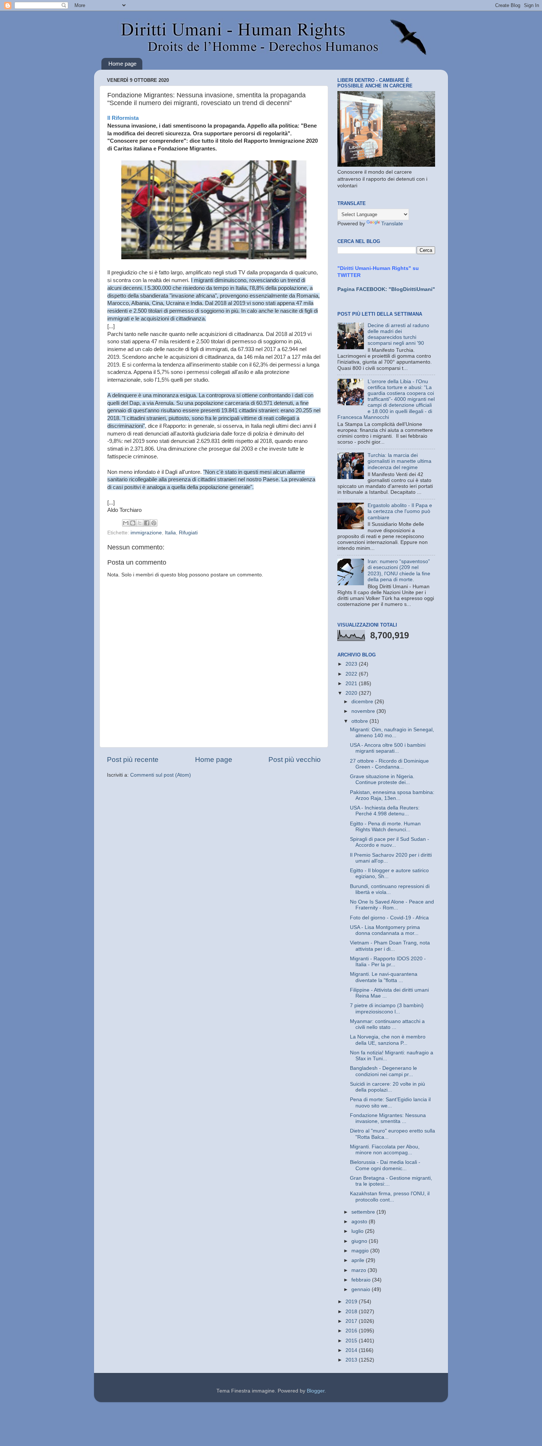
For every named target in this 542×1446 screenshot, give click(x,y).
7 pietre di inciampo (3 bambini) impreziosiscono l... (387, 1008)
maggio (360, 1250)
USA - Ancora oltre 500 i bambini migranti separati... (387, 748)
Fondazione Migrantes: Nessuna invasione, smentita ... (388, 1118)
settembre (363, 1212)
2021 (352, 683)
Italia (170, 532)
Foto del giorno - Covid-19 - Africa (389, 917)
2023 (352, 664)
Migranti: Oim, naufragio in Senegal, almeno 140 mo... (392, 732)
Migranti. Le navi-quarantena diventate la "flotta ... (383, 977)
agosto (360, 1221)
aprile (358, 1260)
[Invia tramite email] (125, 523)
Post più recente (133, 759)
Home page (122, 63)
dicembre (363, 701)
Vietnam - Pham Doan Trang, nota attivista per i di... (390, 945)
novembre (363, 711)
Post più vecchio (294, 759)
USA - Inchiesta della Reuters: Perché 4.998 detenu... (385, 810)
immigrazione (146, 532)
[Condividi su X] (139, 523)
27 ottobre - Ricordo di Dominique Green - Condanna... (389, 764)
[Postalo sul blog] (132, 523)
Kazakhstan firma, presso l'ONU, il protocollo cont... (390, 1196)
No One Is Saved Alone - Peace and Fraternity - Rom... (392, 905)
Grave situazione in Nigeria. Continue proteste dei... (382, 779)
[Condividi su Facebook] (146, 523)
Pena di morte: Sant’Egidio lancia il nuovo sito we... (390, 1102)
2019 (352, 1301)
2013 (352, 1360)
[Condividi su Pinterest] (153, 523)
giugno (360, 1241)
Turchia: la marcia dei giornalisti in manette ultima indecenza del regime (399, 461)
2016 (352, 1331)
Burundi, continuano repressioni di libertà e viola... (390, 889)
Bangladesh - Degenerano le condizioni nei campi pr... (383, 1071)
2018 (352, 1311)
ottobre (360, 721)
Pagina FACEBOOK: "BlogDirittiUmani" (386, 289)
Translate (392, 223)
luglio (358, 1231)
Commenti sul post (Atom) (160, 775)
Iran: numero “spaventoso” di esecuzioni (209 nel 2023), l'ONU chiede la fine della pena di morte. (399, 570)
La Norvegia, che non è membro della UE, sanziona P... (387, 1040)
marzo (359, 1270)
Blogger (315, 1391)
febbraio (361, 1280)
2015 (352, 1340)
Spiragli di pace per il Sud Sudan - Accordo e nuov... (389, 842)
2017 (352, 1321)
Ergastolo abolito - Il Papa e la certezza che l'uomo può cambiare (400, 511)
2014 (352, 1350)
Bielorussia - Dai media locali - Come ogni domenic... (385, 1165)
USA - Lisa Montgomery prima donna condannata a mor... (385, 930)
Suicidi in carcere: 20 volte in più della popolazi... (387, 1087)
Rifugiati (188, 532)
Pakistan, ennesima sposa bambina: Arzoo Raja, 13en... (392, 795)
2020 (352, 693)
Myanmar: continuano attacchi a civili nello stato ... (387, 1024)
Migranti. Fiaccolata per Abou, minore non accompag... (385, 1149)
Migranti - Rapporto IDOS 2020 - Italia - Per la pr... (388, 961)
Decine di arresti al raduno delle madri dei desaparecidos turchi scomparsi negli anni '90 (398, 334)
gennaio (361, 1289)
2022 (352, 674)
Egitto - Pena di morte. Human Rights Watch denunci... (385, 826)
